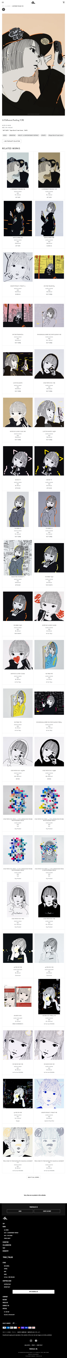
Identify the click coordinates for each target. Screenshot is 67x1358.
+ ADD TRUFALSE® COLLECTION (12, 141)
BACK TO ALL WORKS (33, 1177)
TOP (3, 6)
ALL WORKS (7, 6)
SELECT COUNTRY (7, 1323)
